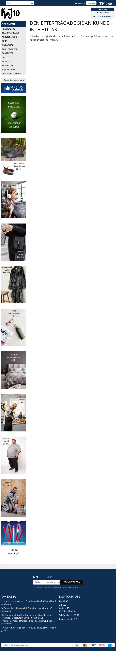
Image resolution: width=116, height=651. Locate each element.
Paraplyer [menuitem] (7, 53)
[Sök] (32, 3)
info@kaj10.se (106, 16)
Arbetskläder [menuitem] (9, 37)
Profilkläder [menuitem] (9, 28)
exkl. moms (19, 80)
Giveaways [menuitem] (7, 45)
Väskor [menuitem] (6, 61)
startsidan (102, 36)
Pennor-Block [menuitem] (10, 49)
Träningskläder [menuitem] (10, 32)
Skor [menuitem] (4, 41)
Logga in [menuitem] (91, 3)
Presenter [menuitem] (7, 65)
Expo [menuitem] (4, 57)
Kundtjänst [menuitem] (78, 3)
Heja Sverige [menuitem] (8, 69)
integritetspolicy (73, 587)
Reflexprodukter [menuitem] (11, 73)
